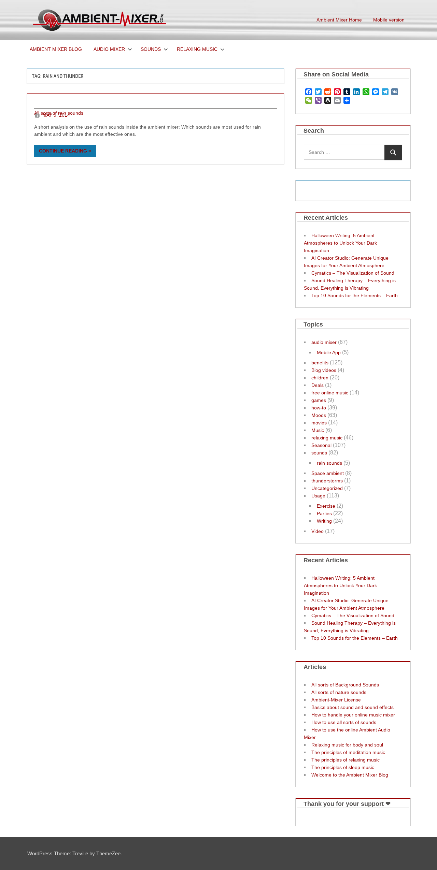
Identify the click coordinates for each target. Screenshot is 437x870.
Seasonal (321, 445)
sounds (319, 452)
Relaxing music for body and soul (347, 745)
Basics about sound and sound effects (352, 707)
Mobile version (389, 20)
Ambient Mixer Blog (56, 49)
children (319, 377)
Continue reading (63, 151)
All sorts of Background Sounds (345, 684)
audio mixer (324, 342)
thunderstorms (327, 480)
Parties (324, 513)
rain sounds (329, 463)
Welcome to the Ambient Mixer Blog (349, 775)
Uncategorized (327, 488)
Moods (318, 415)
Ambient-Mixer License (336, 699)
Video (317, 531)
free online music (329, 392)
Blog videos (323, 370)
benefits (319, 362)
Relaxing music (197, 49)
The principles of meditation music (348, 752)
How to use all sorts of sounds (343, 722)
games (318, 400)
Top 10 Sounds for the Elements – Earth (354, 295)
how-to (318, 407)
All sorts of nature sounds (338, 692)
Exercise (326, 506)
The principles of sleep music (342, 767)
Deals (317, 385)
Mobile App (329, 352)
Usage (318, 495)
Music (317, 430)
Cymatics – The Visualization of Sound (352, 273)
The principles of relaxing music (345, 760)
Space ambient (327, 473)
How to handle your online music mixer (353, 714)
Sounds (151, 49)
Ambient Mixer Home (339, 20)
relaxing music (326, 437)
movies (319, 422)
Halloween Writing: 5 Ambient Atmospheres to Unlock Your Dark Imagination (340, 243)
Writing (324, 521)
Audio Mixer (109, 49)
